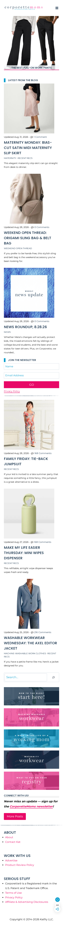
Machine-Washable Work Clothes (25, 653)
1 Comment (40, 137)
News (7, 332)
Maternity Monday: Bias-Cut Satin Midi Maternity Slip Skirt (28, 148)
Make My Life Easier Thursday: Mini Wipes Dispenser (24, 553)
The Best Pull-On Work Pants (31, 68)
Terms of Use (13, 892)
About (9, 837)
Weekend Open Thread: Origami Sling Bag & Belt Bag (27, 238)
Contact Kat (13, 841)
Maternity (10, 158)
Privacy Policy (12, 391)
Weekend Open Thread (18, 248)
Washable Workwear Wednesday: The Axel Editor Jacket (30, 643)
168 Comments (43, 453)
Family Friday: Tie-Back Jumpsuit (26, 461)
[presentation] (31, 43)
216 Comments (42, 632)
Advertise (11, 860)
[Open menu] (57, 7)
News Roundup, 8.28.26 (25, 326)
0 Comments (41, 227)
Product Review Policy (19, 864)
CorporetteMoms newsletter (31, 806)
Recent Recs (25, 158)
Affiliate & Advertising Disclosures (26, 901)
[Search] (53, 677)
